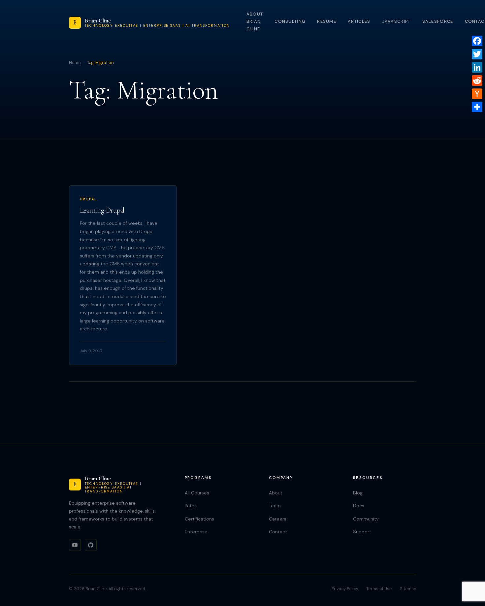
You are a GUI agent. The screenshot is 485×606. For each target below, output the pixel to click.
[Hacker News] (477, 93)
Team (275, 506)
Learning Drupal (102, 210)
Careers (277, 519)
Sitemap (408, 588)
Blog (358, 493)
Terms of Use (379, 588)
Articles (359, 21)
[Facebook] (477, 41)
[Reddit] (477, 80)
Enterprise (196, 532)
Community (366, 519)
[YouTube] (75, 545)
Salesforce (437, 21)
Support (362, 532)
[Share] (477, 107)
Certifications (199, 519)
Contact (278, 532)
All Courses (197, 493)
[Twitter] (477, 54)
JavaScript (396, 21)
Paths (191, 506)
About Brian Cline (254, 21)
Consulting (290, 21)
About (275, 493)
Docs (358, 506)
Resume (326, 21)
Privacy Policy (345, 588)
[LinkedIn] (477, 67)
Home (75, 62)
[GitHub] (91, 545)
